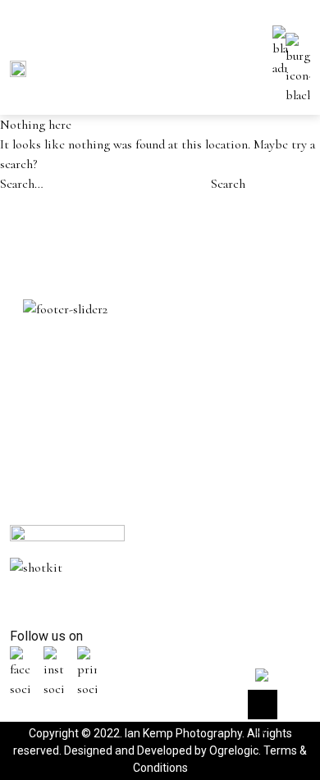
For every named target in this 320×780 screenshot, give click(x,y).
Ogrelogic (233, 750)
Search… (21, 184)
